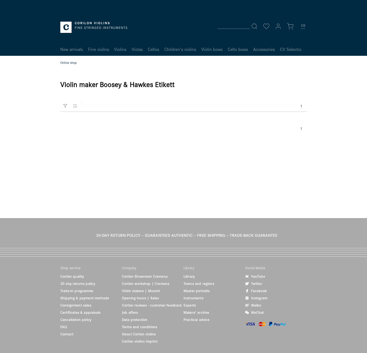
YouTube (257, 276)
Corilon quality (72, 276)
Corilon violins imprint (140, 341)
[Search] (254, 26)
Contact (66, 334)
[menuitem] (303, 27)
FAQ (63, 327)
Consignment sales (75, 305)
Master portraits (197, 291)
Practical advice (197, 320)
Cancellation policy (75, 320)
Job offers (130, 312)
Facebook (258, 291)
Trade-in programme (76, 291)
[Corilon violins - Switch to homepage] (93, 27)
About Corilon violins (139, 334)
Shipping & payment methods (84, 298)
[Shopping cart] (290, 26)
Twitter (256, 284)
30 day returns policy (77, 284)
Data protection (134, 320)
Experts (190, 305)
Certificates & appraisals (80, 312)
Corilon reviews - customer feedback (152, 305)
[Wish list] (266, 26)
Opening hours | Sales (140, 298)
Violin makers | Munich (141, 291)
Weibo (255, 305)
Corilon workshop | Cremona (145, 284)
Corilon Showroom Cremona (145, 276)
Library (189, 276)
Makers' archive (196, 312)
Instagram (258, 298)
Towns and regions (199, 284)
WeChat (257, 312)
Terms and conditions (139, 327)
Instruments (193, 298)
